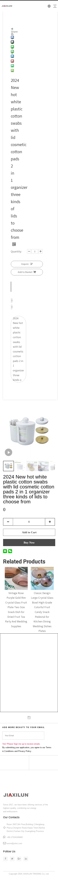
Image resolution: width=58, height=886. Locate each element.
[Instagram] (29, 717)
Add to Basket (25, 272)
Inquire (25, 264)
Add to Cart (29, 532)
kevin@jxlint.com (14, 843)
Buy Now (29, 542)
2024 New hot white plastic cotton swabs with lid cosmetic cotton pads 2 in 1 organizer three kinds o (18, 349)
